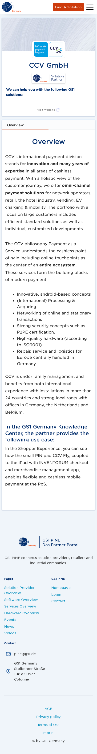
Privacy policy (48, 716)
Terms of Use (48, 724)
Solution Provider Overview (19, 590)
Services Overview (20, 606)
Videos (10, 633)
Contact (58, 601)
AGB (48, 708)
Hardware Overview (21, 613)
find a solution (68, 7)
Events (10, 619)
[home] (11, 7)
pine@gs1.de (25, 654)
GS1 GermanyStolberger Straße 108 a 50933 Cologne (29, 671)
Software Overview (21, 599)
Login (56, 594)
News (9, 626)
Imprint (48, 732)
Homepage (61, 587)
